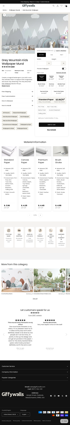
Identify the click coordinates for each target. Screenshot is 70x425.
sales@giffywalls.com (35, 387)
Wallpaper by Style (26, 124)
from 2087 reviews (35, 315)
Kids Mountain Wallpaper (30, 10)
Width (39, 59)
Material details (61, 72)
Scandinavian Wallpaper (10, 124)
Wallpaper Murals (14, 10)
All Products (6, 112)
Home (5, 10)
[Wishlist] (62, 6)
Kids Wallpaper (6, 84)
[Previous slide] (30, 215)
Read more (6, 86)
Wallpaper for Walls (8, 128)
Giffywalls (8, 421)
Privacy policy (16, 420)
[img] (35, 312)
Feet (61, 55)
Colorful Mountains (6, 294)
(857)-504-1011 (35, 389)
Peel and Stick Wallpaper (10, 120)
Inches (41, 55)
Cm (51, 55)
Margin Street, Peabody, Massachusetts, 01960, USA (35, 395)
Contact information (27, 420)
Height (54, 59)
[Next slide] (40, 215)
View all (35, 299)
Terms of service (46, 420)
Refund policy (37, 420)
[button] (4, 6)
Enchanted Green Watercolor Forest (42, 294)
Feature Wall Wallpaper (19, 112)
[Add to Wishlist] (31, 270)
